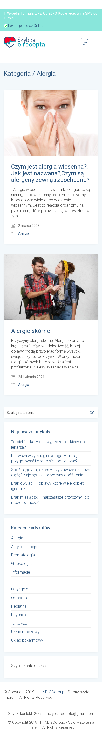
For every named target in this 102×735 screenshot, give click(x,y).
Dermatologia (23, 555)
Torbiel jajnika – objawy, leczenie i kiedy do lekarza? (48, 444)
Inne (15, 580)
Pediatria (18, 606)
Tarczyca (19, 623)
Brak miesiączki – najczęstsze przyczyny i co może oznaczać (50, 500)
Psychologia (22, 614)
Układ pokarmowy (27, 640)
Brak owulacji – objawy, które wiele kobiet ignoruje (47, 486)
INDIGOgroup (52, 692)
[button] (95, 42)
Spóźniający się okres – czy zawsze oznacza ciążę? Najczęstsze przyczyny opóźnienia (50, 472)
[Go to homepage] (25, 42)
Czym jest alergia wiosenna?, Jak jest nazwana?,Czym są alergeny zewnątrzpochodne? (50, 173)
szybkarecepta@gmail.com (71, 713)
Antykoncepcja (24, 546)
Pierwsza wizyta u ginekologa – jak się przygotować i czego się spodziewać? (44, 458)
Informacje (20, 572)
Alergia (46, 73)
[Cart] (84, 42)
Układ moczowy (25, 631)
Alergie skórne (30, 331)
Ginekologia (21, 563)
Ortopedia (19, 597)
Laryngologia (22, 589)
